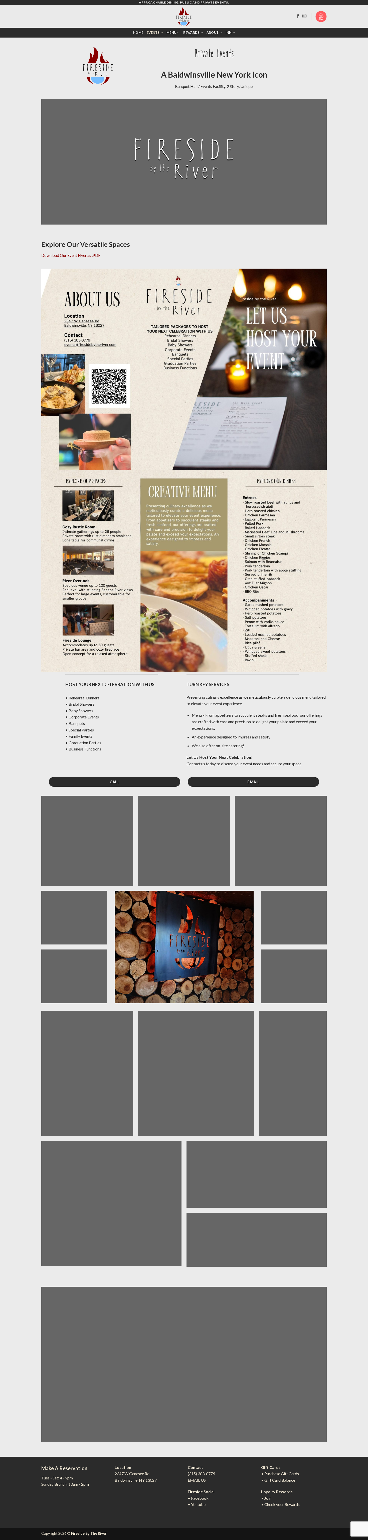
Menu (171, 33)
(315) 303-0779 (201, 1473)
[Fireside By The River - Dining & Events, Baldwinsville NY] (184, 16)
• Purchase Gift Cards (280, 1473)
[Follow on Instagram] (304, 16)
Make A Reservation (64, 1468)
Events (153, 33)
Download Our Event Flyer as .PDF (70, 255)
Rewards (191, 33)
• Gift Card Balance (278, 1480)
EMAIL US (197, 1480)
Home (138, 33)
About (213, 33)
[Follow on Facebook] (298, 16)
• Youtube (197, 1504)
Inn (229, 33)
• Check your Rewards (280, 1504)
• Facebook (198, 1498)
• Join (266, 1498)
